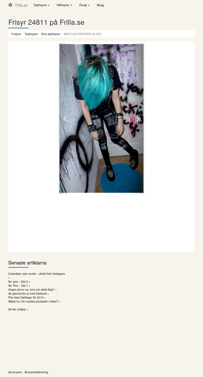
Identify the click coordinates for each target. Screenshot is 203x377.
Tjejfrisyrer (31, 34)
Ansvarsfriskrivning (36, 372)
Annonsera (15, 372)
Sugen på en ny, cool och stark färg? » (32, 289)
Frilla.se (21, 5)
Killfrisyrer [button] (63, 5)
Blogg (100, 5)
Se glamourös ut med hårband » (28, 293)
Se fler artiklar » (18, 309)
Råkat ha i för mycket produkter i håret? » (34, 301)
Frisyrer (16, 34)
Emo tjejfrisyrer (50, 34)
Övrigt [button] (83, 5)
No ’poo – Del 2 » (19, 281)
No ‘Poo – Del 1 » (19, 285)
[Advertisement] (101, 222)
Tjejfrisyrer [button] (41, 5)
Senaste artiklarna (27, 262)
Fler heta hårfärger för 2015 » (27, 297)
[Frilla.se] (10, 5)
